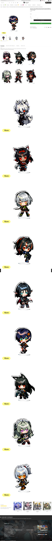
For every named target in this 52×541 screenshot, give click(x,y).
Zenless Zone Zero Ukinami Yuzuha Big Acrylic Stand (27, 510)
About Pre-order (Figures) (10, 45)
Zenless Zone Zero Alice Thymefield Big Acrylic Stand (37, 510)
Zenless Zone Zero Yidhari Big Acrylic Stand (18, 510)
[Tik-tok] (15, 2)
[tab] (2, 46)
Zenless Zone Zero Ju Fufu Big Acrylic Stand (47, 510)
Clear (37, 18)
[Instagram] (13, 2)
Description (2, 45)
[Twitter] (11, 2)
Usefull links (29, 530)
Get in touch (35, 27)
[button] (49, 0)
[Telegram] (50, 27)
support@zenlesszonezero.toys (11, 0)
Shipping (17, 45)
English (43, 0)
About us (6, 523)
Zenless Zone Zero (7, 540)
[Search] (9, 2)
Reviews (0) (23, 45)
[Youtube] (17, 2)
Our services (18, 530)
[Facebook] (45, 27)
